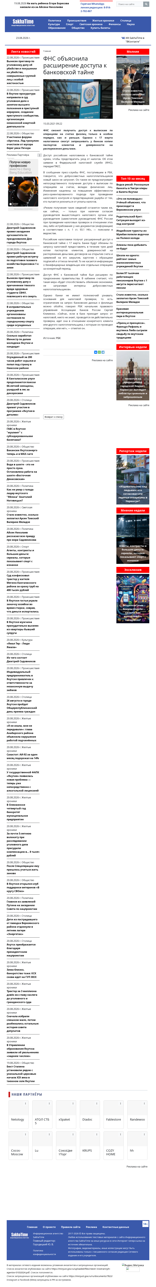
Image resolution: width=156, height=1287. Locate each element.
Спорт (69, 24)
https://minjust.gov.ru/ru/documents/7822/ (91, 1276)
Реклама (91, 1227)
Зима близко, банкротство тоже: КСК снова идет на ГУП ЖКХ (22, 973)
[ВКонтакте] (95, 352)
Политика (54, 20)
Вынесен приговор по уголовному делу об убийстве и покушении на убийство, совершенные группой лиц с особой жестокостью (22, 72)
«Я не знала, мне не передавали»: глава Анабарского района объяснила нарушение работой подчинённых (21, 733)
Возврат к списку (53, 416)
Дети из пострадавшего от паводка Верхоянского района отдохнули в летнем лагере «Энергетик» (23, 927)
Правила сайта (70, 1227)
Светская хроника (91, 24)
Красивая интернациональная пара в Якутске (129, 312)
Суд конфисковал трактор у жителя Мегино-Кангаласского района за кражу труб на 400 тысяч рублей (23, 583)
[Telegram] (103, 352)
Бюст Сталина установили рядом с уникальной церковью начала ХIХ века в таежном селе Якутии (21, 1074)
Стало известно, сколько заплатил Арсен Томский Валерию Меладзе (23, 518)
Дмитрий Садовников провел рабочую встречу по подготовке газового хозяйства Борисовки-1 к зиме (23, 260)
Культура (54, 24)
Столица (125, 20)
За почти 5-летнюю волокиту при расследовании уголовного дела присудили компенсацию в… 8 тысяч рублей (23, 844)
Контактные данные (116, 1227)
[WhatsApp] (99, 352)
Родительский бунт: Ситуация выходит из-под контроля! (130, 220)
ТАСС (57, 166)
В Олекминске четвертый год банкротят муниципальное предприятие (17, 812)
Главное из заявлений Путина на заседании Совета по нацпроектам (22, 905)
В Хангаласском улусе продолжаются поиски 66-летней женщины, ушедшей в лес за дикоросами (21, 386)
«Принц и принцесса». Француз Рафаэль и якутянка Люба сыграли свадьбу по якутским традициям (131, 330)
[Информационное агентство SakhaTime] (23, 21)
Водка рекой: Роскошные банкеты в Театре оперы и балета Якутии (132, 188)
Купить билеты (100, 28)
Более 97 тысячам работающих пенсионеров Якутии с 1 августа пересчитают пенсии (131, 280)
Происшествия (76, 20)
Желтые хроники (103, 20)
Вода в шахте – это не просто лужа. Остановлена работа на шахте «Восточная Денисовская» (22, 472)
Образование (57, 28)
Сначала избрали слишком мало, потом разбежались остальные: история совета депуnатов (23, 1024)
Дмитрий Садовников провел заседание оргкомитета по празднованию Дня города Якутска (21, 235)
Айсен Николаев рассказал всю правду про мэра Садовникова (21, 536)
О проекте (49, 1227)
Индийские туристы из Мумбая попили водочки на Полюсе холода (132, 234)
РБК (58, 338)
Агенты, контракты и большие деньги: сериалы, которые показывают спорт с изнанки (20, 558)
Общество (78, 28)
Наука (131, 24)
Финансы (115, 24)
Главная (32, 1227)
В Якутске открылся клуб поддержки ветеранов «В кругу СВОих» (23, 887)
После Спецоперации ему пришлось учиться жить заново (23, 869)
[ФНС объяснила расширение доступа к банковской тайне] (78, 98)
